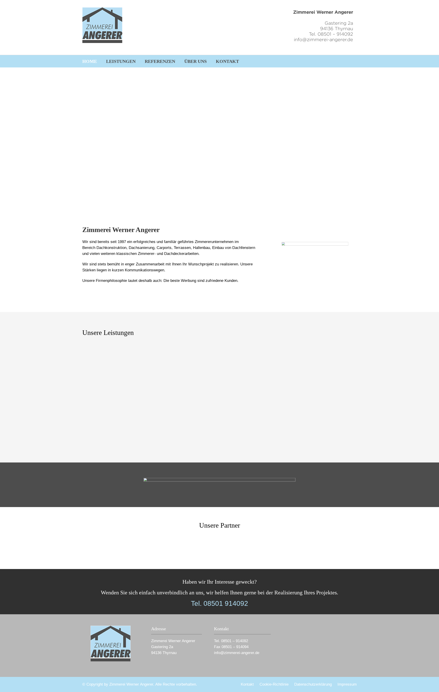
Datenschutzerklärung (313, 684)
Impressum (347, 684)
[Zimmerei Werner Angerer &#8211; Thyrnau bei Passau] (102, 25)
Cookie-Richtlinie (274, 684)
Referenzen (160, 61)
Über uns (195, 61)
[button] (75, 147)
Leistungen (121, 61)
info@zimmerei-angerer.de (236, 653)
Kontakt (227, 61)
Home (89, 61)
